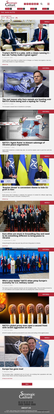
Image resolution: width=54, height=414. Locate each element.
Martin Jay (5, 64)
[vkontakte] (32, 4)
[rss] (37, 4)
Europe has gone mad (12, 369)
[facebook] (25, 4)
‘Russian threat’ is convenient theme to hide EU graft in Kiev (25, 189)
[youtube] (35, 4)
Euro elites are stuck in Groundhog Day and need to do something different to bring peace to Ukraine (26, 236)
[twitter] (27, 4)
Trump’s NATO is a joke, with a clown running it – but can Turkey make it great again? (26, 54)
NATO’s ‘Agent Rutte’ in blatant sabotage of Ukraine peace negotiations (23, 144)
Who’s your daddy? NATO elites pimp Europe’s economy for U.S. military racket (24, 282)
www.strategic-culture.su (42, 410)
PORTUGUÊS (20, 8)
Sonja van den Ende (7, 378)
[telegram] (30, 4)
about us (26, 408)
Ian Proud (5, 245)
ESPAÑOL (7, 8)
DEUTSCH (44, 8)
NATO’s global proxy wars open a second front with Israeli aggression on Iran (24, 327)
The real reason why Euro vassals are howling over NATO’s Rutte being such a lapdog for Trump (26, 100)
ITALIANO (32, 8)
